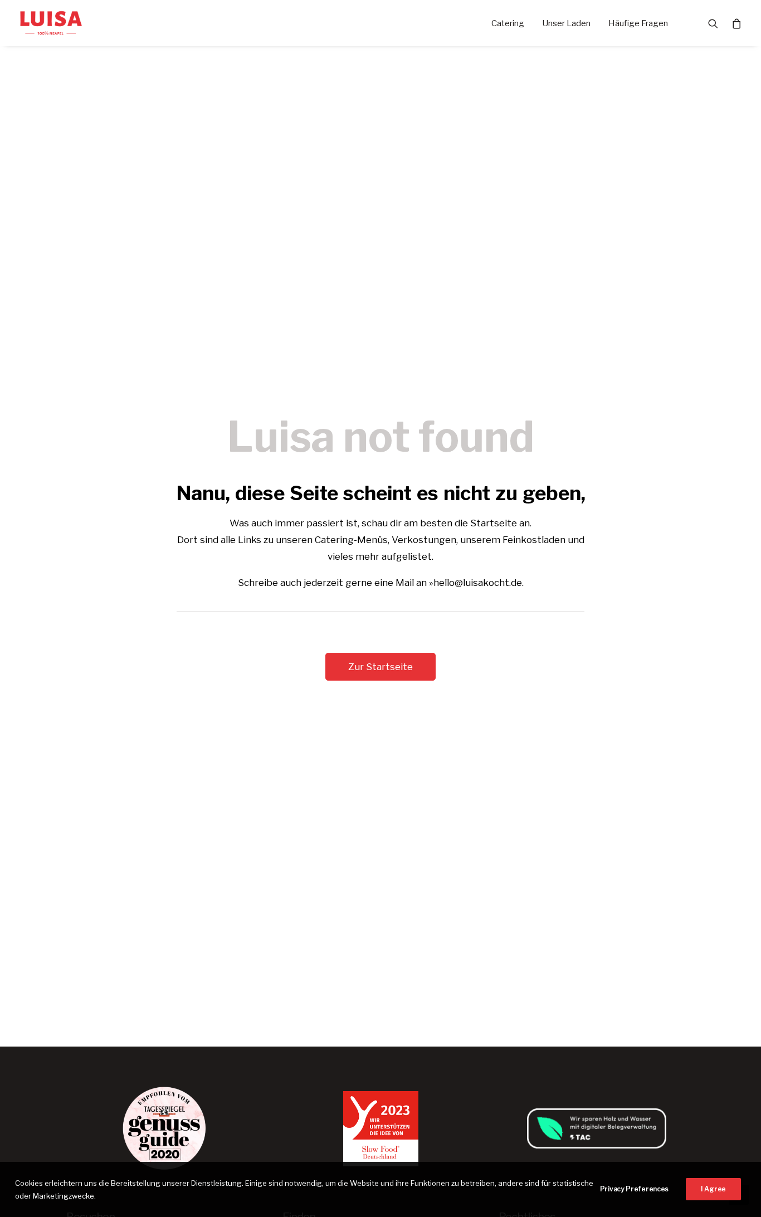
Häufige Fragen (638, 23)
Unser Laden (566, 23)
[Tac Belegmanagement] (596, 1128)
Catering (507, 23)
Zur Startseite (380, 666)
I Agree (713, 1189)
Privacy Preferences (634, 1189)
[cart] (733, 23)
